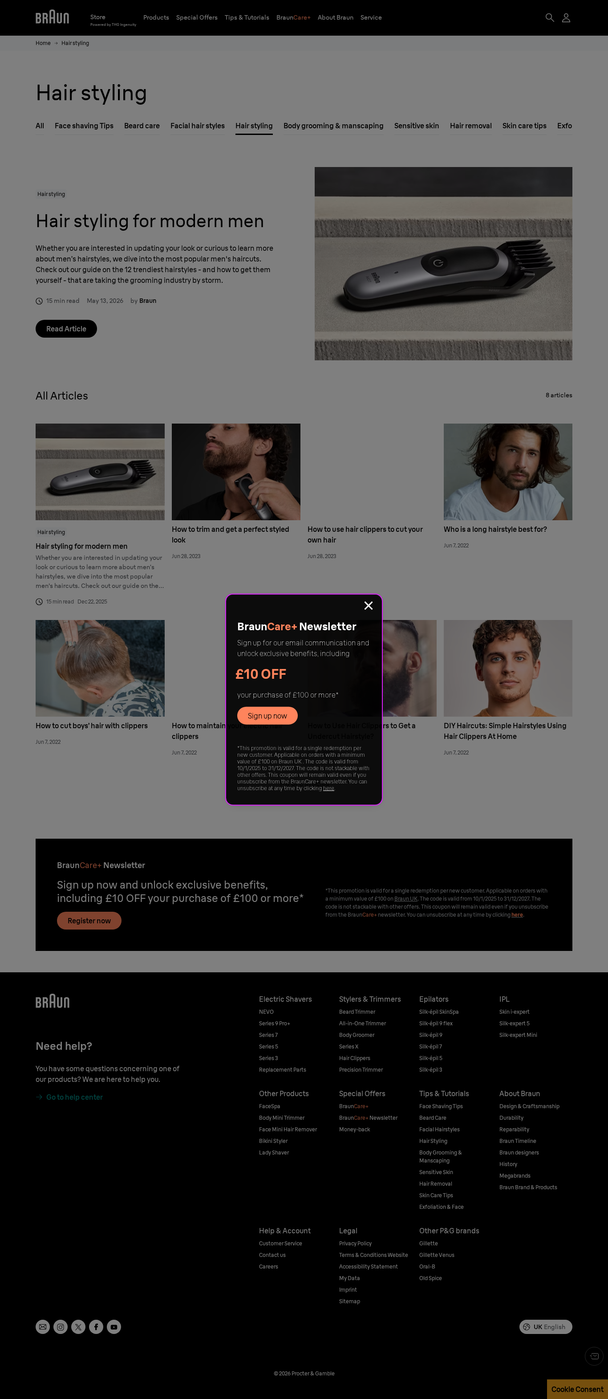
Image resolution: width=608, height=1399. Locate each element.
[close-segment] (368, 606)
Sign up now (267, 715)
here (328, 788)
